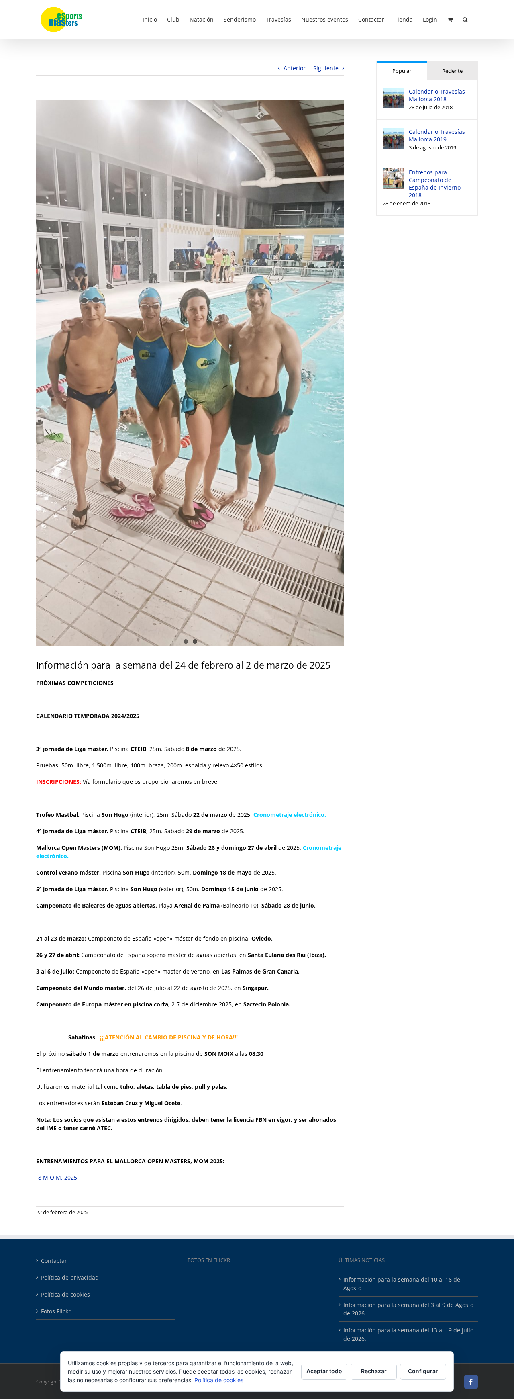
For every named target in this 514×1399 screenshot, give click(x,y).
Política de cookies (65, 1294)
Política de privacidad (70, 1277)
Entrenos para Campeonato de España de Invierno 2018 (435, 183)
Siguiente (326, 68)
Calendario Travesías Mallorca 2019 (437, 135)
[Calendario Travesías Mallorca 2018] (393, 92)
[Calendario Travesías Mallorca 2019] (393, 132)
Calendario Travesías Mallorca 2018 (437, 95)
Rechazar (374, 1371)
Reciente (452, 70)
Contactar (54, 1260)
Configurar (423, 1371)
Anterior (295, 68)
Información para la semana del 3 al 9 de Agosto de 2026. (408, 1309)
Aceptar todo (324, 1371)
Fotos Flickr (56, 1311)
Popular (401, 70)
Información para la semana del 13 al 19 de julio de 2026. (408, 1334)
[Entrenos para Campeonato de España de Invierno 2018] (393, 172)
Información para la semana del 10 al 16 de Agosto (401, 1284)
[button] (465, 19)
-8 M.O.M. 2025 (56, 1177)
